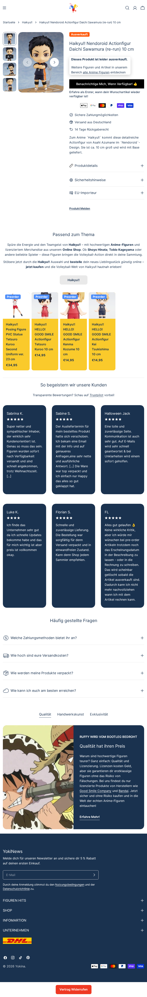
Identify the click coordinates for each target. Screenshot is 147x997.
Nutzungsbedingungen (69, 884)
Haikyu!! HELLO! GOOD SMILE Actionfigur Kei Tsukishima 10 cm (101, 339)
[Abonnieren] (94, 875)
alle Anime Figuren (96, 72)
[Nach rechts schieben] (54, 62)
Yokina (20, 966)
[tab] (45, 715)
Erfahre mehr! (90, 817)
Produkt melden (79, 208)
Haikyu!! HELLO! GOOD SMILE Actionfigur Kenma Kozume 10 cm (72, 339)
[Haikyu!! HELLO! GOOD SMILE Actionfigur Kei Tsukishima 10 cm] (102, 305)
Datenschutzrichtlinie (16, 888)
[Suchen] (127, 8)
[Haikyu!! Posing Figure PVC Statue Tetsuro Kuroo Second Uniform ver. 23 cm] (16, 305)
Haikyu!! (27, 22)
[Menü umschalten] (4, 8)
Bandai (123, 791)
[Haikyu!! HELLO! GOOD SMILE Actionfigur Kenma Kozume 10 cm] (73, 305)
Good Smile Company (95, 791)
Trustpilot (96, 395)
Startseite (9, 22)
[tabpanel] (73, 777)
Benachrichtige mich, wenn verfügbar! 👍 (106, 84)
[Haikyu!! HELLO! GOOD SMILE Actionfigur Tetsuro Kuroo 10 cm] (45, 305)
